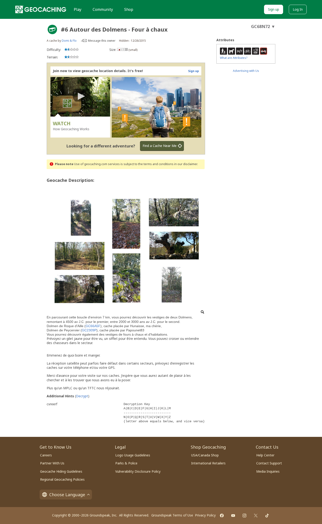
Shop (128, 9)
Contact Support (269, 463)
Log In (298, 9)
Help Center (265, 455)
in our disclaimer (185, 164)
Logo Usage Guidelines (132, 455)
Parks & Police (126, 463)
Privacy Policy (205, 515)
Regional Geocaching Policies (62, 479)
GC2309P (89, 330)
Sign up (273, 9)
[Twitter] (256, 515)
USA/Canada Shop (205, 455)
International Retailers (208, 463)
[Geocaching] (40, 9)
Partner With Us (52, 463)
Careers (46, 455)
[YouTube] (233, 515)
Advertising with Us (246, 71)
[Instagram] (244, 515)
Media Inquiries (268, 471)
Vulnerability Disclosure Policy (138, 471)
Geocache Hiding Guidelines (61, 471)
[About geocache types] (52, 29)
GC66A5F (93, 326)
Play (77, 9)
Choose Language (67, 494)
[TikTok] (267, 515)
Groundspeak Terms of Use (172, 515)
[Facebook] (222, 515)
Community (103, 9)
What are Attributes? (233, 58)
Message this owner (102, 41)
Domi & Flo (69, 41)
